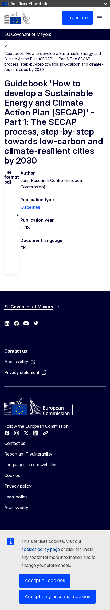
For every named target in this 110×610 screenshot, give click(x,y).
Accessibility (16, 507)
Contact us (14, 443)
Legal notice (16, 496)
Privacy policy (18, 486)
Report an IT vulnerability (28, 454)
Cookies (12, 475)
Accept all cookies (45, 580)
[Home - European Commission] (17, 17)
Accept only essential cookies (57, 596)
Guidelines (30, 207)
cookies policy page (40, 549)
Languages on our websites (30, 464)
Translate (77, 17)
